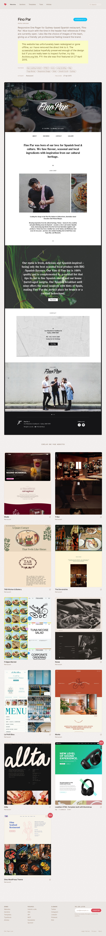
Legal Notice (85, 931)
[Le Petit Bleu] (27, 701)
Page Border (31, 71)
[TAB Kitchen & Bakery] (27, 556)
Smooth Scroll (63, 71)
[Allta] (27, 773)
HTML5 (46, 68)
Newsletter (31, 920)
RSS (52, 920)
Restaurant (29, 76)
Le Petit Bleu (9, 734)
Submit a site (32, 909)
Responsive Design (44, 71)
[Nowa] (78, 628)
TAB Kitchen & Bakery (13, 589)
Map (70, 68)
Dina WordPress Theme (13, 879)
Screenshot (79, 19)
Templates (7, 914)
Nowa (57, 662)
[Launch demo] (101, 807)
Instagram (54, 912)
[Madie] (27, 483)
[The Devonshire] (78, 556)
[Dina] (27, 846)
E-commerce (62, 809)
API (29, 914)
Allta (6, 807)
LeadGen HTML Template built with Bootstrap (73, 807)
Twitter (53, 909)
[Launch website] (50, 517)
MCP (29, 917)
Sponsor (30, 923)
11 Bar (57, 517)
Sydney (72, 71)
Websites (7, 909)
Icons (53, 68)
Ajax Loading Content (34, 68)
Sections (7, 912)
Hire (29, 912)
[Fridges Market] (27, 628)
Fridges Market (10, 662)
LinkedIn (54, 914)
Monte (57, 734)
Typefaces (7, 917)
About (100, 931)
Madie (6, 517)
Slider (54, 71)
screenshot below (31, 50)
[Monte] (78, 701)
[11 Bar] (78, 483)
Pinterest (54, 917)
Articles (6, 920)
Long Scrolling (61, 68)
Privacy (94, 931)
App (56, 809)
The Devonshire (61, 589)
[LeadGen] (78, 773)
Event (69, 809)
